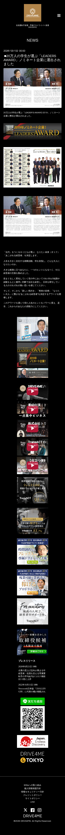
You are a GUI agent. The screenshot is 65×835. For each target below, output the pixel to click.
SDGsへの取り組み (32, 785)
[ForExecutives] (32, 624)
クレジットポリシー (32, 795)
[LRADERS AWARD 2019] (32, 366)
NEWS (32, 41)
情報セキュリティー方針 (32, 792)
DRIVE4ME (32, 816)
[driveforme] (32, 564)
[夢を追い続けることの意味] (32, 341)
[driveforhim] (32, 533)
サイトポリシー (32, 798)
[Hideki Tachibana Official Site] (32, 377)
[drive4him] (32, 503)
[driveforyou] (32, 595)
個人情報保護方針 (32, 788)
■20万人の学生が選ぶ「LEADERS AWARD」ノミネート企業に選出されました (32, 60)
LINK (32, 802)
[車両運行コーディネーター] (32, 654)
